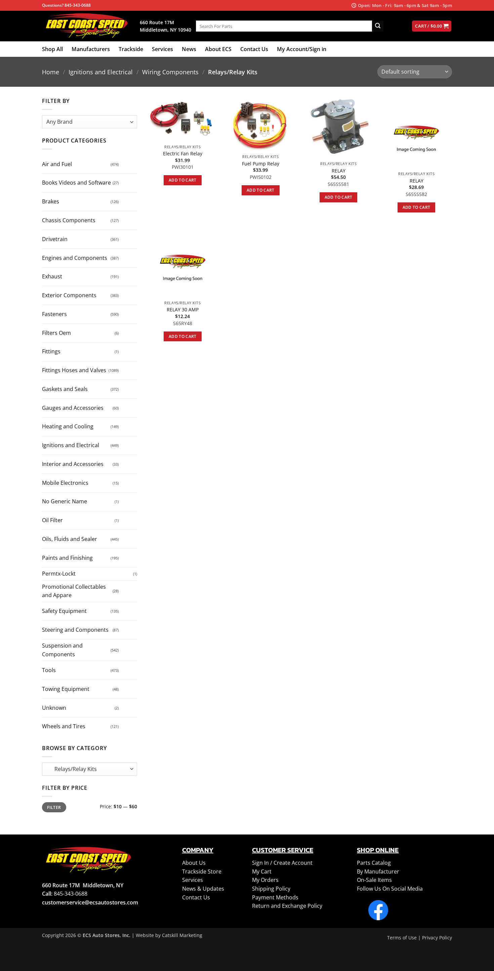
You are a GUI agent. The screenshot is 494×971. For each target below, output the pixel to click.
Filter (54, 807)
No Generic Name (64, 501)
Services (162, 49)
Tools (49, 670)
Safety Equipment (64, 611)
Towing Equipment (65, 689)
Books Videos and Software (76, 182)
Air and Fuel (57, 164)
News (189, 49)
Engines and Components (74, 258)
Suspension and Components (62, 650)
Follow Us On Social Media (390, 888)
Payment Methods (275, 897)
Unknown (54, 707)
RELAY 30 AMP (183, 310)
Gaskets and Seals (65, 389)
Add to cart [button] (183, 180)
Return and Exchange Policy (287, 905)
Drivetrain (55, 239)
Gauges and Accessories (73, 408)
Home (50, 72)
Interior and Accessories (73, 464)
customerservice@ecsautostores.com (90, 902)
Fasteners (54, 314)
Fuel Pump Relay (260, 164)
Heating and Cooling (67, 426)
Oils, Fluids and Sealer (69, 539)
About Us (194, 862)
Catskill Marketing (182, 935)
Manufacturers (91, 49)
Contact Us (254, 49)
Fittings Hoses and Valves (74, 370)
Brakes (50, 201)
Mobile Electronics (65, 483)
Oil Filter (52, 520)
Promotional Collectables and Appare (74, 591)
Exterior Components (69, 295)
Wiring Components (170, 72)
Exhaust (52, 276)
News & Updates (203, 888)
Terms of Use (402, 937)
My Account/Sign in (301, 49)
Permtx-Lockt (59, 573)
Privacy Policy (437, 937)
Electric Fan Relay (182, 154)
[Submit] (377, 26)
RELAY (338, 171)
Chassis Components (68, 220)
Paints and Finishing (67, 557)
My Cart (262, 871)
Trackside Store (201, 871)
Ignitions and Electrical (101, 72)
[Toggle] (125, 161)
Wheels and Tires (63, 726)
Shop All (52, 49)
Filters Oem (56, 333)
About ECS (218, 49)
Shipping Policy (271, 888)
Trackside (131, 49)
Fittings (51, 351)
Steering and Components (75, 629)
